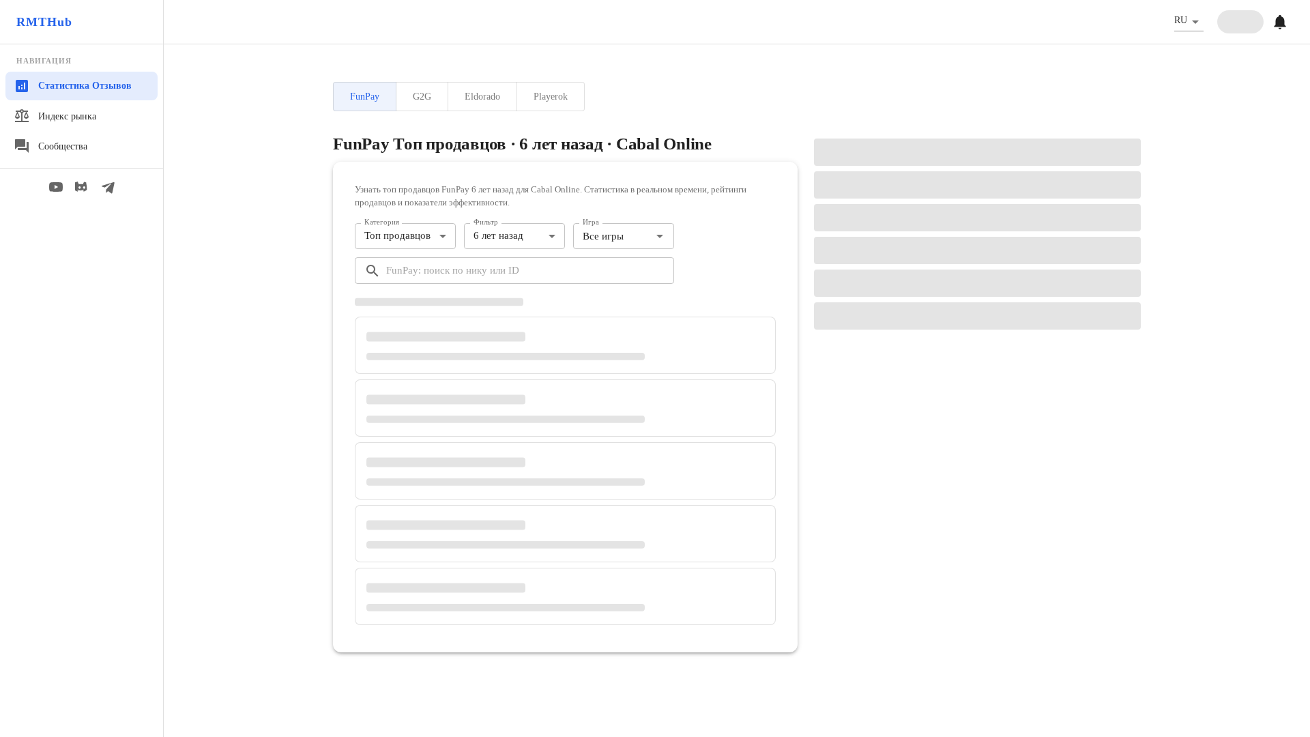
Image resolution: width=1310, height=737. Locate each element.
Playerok (551, 96)
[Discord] (82, 187)
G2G (422, 96)
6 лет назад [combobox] (498, 235)
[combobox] (612, 236)
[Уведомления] (1280, 21)
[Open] (659, 236)
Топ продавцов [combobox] (397, 235)
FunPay (364, 96)
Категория (381, 222)
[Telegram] (108, 187)
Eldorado (482, 96)
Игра (591, 222)
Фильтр (486, 222)
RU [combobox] (1180, 20)
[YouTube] (56, 187)
